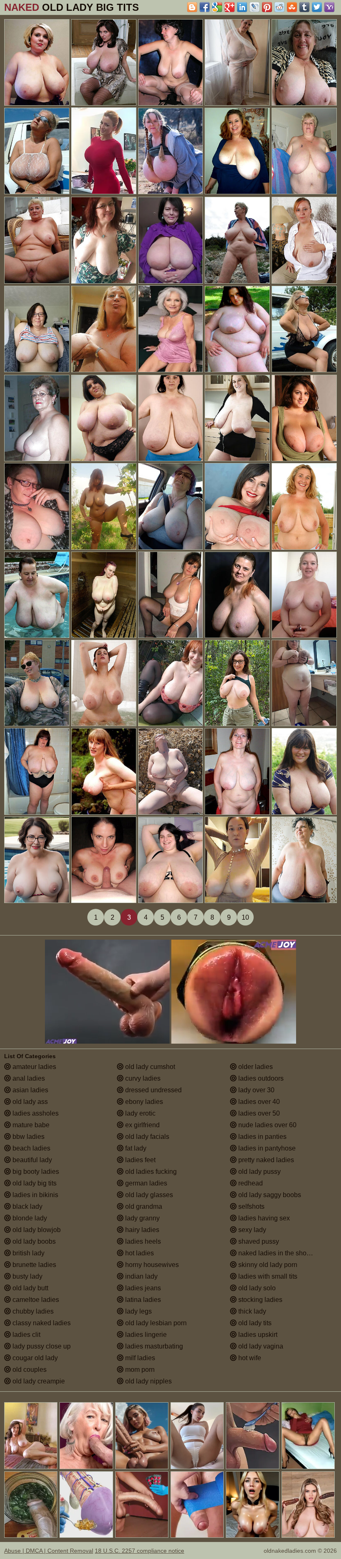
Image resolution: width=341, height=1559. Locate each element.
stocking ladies (259, 1299)
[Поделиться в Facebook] (205, 7)
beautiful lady (31, 1159)
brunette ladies (33, 1264)
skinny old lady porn (267, 1264)
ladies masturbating (153, 1346)
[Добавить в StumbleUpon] (292, 7)
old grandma (143, 1206)
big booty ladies (35, 1171)
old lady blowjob (36, 1229)
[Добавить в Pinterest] (267, 7)
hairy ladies (141, 1229)
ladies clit (25, 1334)
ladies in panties (262, 1136)
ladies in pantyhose (266, 1148)
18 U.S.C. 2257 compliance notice (139, 1550)
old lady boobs (33, 1241)
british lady (27, 1253)
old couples (29, 1369)
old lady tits (254, 1322)
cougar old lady (34, 1357)
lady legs (138, 1311)
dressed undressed (153, 1090)
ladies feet (140, 1159)
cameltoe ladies (35, 1299)
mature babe (30, 1124)
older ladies (255, 1066)
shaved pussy (258, 1241)
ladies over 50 (258, 1113)
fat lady (135, 1148)
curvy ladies (142, 1078)
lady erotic (140, 1113)
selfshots (250, 1206)
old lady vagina (260, 1346)
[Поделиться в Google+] (230, 7)
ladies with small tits (267, 1276)
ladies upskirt (257, 1334)
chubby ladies (32, 1311)
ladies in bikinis (34, 1194)
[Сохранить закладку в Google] (217, 7)
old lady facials (146, 1136)
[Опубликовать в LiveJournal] (254, 7)
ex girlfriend (142, 1124)
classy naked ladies (41, 1322)
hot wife (249, 1357)
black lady (26, 1206)
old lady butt (29, 1288)
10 (245, 917)
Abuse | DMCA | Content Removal (48, 1550)
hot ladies (139, 1253)
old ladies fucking (150, 1171)
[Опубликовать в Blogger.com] (192, 7)
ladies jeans (142, 1288)
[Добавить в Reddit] (279, 7)
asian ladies (29, 1090)
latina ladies (142, 1299)
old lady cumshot (149, 1066)
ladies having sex (263, 1218)
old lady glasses (148, 1194)
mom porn (139, 1369)
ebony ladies (143, 1101)
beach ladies (30, 1148)
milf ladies (139, 1357)
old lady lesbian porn (155, 1322)
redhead (250, 1183)
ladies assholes (35, 1113)
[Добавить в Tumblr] (304, 7)
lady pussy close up (41, 1346)
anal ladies (28, 1078)
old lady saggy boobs (269, 1194)
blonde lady (29, 1218)
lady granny (142, 1218)
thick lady (251, 1311)
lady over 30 (255, 1090)
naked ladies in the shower (277, 1253)
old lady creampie (38, 1381)
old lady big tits (34, 1183)
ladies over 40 (258, 1101)
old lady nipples (148, 1381)
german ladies (145, 1183)
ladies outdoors (260, 1078)
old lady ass (29, 1101)
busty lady (26, 1276)
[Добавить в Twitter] (317, 7)
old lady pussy (259, 1171)
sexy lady (251, 1229)
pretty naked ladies (265, 1159)
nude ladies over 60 (267, 1124)
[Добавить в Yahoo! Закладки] (329, 7)
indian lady (141, 1276)
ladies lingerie (145, 1334)
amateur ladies (33, 1066)
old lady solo (256, 1288)
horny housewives (151, 1264)
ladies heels (142, 1241)
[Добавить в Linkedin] (242, 7)
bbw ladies (27, 1136)
